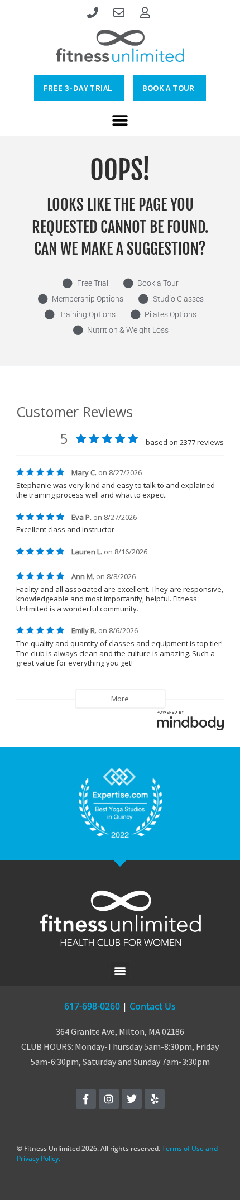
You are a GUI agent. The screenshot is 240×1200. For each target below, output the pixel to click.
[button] (120, 120)
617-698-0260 (92, 1006)
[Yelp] (155, 1099)
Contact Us (152, 1006)
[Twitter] (132, 1099)
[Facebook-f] (86, 1099)
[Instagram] (109, 1099)
